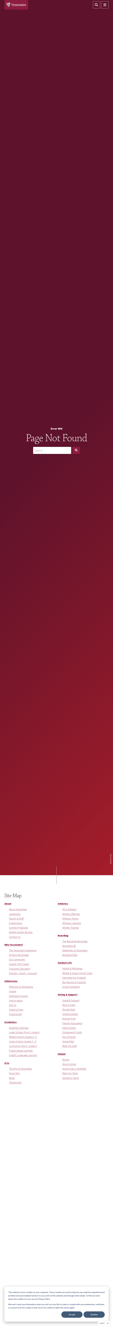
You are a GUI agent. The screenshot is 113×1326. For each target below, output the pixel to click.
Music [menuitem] (12, 1077)
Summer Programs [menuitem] (18, 927)
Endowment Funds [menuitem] (72, 1032)
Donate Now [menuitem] (68, 1009)
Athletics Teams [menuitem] (70, 918)
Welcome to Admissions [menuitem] (21, 986)
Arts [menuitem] (6, 1063)
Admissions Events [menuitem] (18, 995)
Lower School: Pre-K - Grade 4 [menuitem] (24, 1032)
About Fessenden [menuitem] (18, 909)
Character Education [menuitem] (19, 968)
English (102, 1323)
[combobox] (52, 450)
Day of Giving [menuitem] (68, 1036)
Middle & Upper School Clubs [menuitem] (77, 973)
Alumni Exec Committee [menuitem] (74, 1068)
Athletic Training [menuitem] (70, 927)
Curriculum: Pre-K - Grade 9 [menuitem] (23, 1045)
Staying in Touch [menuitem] (70, 1077)
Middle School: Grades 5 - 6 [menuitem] (23, 1036)
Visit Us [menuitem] (12, 1005)
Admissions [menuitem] (11, 981)
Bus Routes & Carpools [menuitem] (74, 982)
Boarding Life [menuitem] (69, 945)
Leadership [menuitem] (14, 914)
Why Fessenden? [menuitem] (13, 944)
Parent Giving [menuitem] (69, 1027)
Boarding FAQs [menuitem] (69, 954)
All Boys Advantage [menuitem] (19, 954)
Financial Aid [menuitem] (15, 1014)
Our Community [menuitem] (17, 959)
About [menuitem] (7, 903)
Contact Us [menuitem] (14, 936)
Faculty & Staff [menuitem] (16, 918)
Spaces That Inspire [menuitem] (19, 964)
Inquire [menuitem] (12, 991)
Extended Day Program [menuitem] (74, 977)
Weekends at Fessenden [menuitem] (75, 950)
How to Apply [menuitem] (16, 1000)
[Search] (76, 450)
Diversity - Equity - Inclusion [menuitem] (23, 973)
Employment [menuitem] (15, 923)
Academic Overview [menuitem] (19, 1027)
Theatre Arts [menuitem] (15, 1082)
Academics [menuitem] (10, 1022)
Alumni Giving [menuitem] (69, 1064)
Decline (94, 1314)
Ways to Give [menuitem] (68, 1004)
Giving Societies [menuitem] (70, 1014)
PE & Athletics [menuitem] (69, 909)
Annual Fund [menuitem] (69, 1018)
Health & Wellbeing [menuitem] (72, 968)
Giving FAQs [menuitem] (68, 1041)
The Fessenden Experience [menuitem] (22, 950)
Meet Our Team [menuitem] (70, 1073)
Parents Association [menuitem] (72, 1023)
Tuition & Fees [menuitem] (16, 1009)
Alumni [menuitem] (61, 1053)
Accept (72, 1314)
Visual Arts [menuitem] (14, 1073)
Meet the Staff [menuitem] (69, 1045)
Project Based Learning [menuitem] (21, 1050)
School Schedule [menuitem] (71, 986)
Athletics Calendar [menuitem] (71, 923)
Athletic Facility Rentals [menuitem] (21, 932)
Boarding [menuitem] (63, 935)
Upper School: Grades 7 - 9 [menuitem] (22, 1041)
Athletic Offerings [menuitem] (71, 914)
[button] (96, 4)
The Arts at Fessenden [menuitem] (20, 1068)
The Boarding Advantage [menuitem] (75, 941)
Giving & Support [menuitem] (67, 994)
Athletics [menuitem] (63, 903)
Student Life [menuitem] (65, 962)
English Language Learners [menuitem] (23, 1055)
